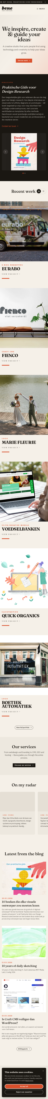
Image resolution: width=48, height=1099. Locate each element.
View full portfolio (22, 727)
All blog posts (23, 1049)
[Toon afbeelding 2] (24, 173)
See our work (23, 60)
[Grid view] (43, 191)
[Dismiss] (43, 1071)
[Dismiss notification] (45, 2)
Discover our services (23, 765)
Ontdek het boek (9, 126)
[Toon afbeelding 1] (23, 173)
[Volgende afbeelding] (42, 151)
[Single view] (39, 191)
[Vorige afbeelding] (5, 151)
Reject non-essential (24, 1092)
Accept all (24, 1086)
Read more (29, 1081)
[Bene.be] (7, 9)
